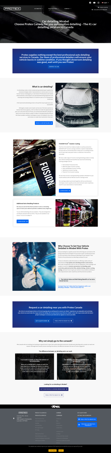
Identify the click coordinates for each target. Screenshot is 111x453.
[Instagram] (98, 3)
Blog (57, 421)
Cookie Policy (59, 427)
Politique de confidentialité (62, 438)
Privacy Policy (59, 425)
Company (67, 8)
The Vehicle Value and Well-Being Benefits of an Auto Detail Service (77, 280)
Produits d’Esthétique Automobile (42, 438)
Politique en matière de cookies (63, 440)
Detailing (37, 423)
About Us (58, 423)
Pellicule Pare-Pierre (39, 433)
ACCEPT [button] (61, 450)
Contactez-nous (59, 431)
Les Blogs (58, 433)
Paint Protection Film (39, 418)
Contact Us (58, 418)
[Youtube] (94, 3)
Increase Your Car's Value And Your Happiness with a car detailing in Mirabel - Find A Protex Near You (74, 286)
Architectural (53, 8)
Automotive (38, 8)
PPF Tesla (37, 430)
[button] (77, 280)
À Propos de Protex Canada (62, 436)
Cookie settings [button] (52, 450)
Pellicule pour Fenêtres (40, 440)
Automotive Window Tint (40, 421)
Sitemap (58, 442)
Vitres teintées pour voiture (41, 436)
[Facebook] (90, 3)
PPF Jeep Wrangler (39, 427)
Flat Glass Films (38, 425)
